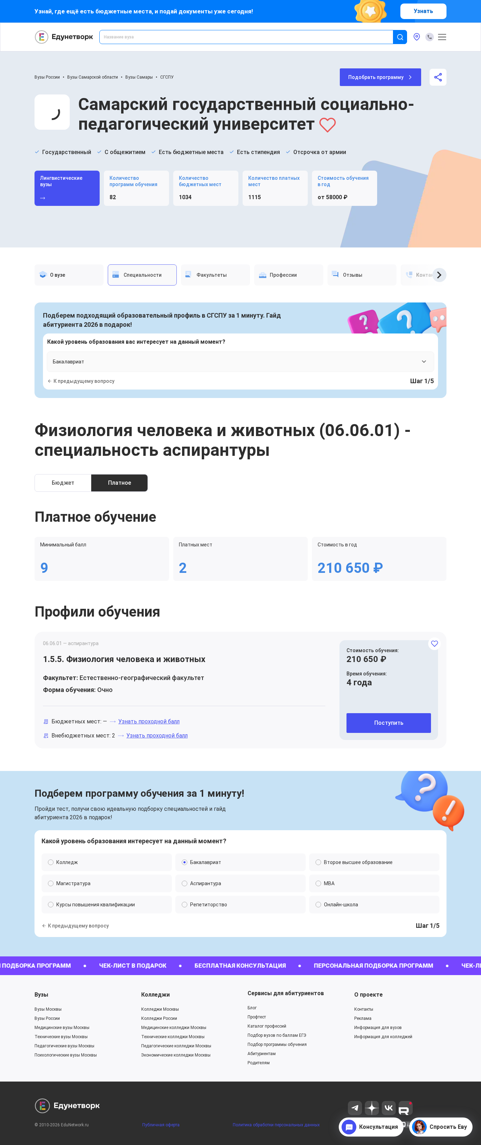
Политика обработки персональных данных (276, 1124)
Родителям (259, 1062)
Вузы (41, 994)
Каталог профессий (267, 1026)
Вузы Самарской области (92, 77)
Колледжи (155, 994)
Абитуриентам (262, 1053)
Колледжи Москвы (160, 1009)
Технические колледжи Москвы (173, 1036)
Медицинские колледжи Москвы (173, 1027)
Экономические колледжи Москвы (176, 1055)
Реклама (362, 1018)
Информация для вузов (378, 1027)
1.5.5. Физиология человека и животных (124, 659)
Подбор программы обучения (277, 1044)
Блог (252, 1007)
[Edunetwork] (64, 37)
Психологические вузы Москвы (66, 1055)
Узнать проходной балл (149, 721)
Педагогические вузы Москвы (64, 1045)
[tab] (69, 275)
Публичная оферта (161, 1124)
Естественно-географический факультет (142, 677)
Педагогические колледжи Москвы (176, 1045)
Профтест (257, 1017)
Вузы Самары (139, 77)
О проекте (368, 994)
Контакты (363, 1009)
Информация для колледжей (383, 1036)
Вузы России (47, 77)
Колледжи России (159, 1018)
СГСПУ (167, 77)
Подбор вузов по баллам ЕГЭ (277, 1035)
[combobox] (251, 37)
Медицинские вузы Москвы (62, 1027)
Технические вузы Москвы (61, 1036)
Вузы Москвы (48, 1009)
